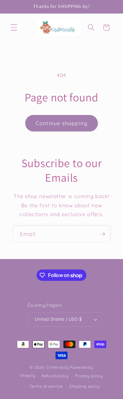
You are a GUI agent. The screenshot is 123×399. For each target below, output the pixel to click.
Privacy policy (89, 375)
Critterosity (57, 367)
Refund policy (55, 375)
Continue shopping (61, 123)
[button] (13, 27)
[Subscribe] (102, 234)
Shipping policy (84, 386)
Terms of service (46, 386)
